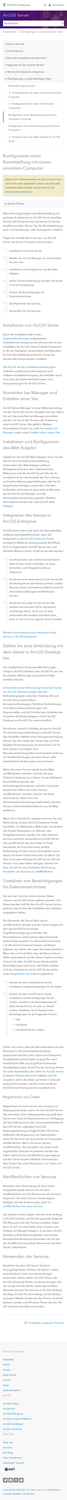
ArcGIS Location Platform (17, 1418)
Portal (6, 1364)
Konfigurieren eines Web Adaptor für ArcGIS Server (34, 139)
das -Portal (36, 538)
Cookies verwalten (12, 1494)
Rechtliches (28, 1494)
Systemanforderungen (16, 338)
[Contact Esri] (21, 1480)
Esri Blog (8, 1452)
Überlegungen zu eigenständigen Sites (41, 31)
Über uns (8, 1442)
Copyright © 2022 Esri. (14, 1490)
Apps (6, 1385)
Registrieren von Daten (24, 973)
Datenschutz (53, 1490)
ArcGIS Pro (9, 1408)
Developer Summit (13, 1462)
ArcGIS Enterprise (18, 5)
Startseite (8, 1359)
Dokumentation (12, 1390)
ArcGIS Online (11, 1403)
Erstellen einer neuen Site (44, 432)
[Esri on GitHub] (16, 1480)
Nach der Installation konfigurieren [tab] (27, 57)
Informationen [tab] (15, 50)
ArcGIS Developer (13, 1423)
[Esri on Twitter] (5, 1480)
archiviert (51, 179)
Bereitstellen (10, 31)
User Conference (12, 1457)
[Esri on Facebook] (10, 1480)
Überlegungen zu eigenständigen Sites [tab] (29, 78)
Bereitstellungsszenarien (21, 85)
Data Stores (9, 1374)
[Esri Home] (9, 1469)
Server (6, 1369)
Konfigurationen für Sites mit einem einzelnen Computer (35, 94)
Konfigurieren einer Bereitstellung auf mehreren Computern (34, 128)
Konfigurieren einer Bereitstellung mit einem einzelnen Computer (32, 117)
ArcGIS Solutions (12, 1429)
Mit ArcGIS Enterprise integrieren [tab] (26, 71)
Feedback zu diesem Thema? (46, 1322)
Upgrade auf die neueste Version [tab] (25, 64)
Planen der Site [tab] (15, 43)
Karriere (7, 1447)
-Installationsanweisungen (32, 367)
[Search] (45, 5)
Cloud (6, 1380)
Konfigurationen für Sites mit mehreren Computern (31, 105)
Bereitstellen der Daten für (38, 1071)
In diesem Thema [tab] (14, 203)
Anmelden (58, 5)
